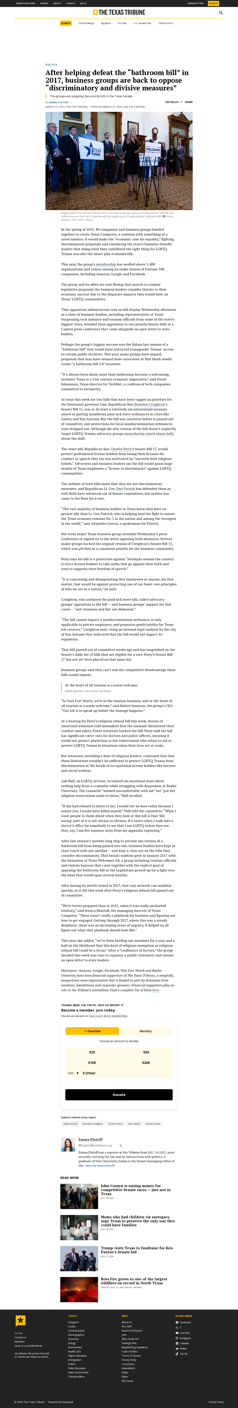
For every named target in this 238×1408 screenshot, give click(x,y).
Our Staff (127, 1326)
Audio (125, 1372)
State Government (78, 1372)
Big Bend (106, 23)
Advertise (19, 1341)
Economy (73, 1339)
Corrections (128, 1364)
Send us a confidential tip (28, 1345)
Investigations (25, 3)
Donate (213, 3)
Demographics (76, 1334)
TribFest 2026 (165, 23)
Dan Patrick (125, 488)
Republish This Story (174, 102)
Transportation (76, 1376)
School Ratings (86, 23)
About (57, 3)
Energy (72, 1343)
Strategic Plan (129, 1343)
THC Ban (122, 23)
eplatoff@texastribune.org (97, 1145)
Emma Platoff (58, 102)
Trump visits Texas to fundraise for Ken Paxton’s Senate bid (137, 1249)
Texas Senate (153, 1123)
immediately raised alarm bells (149, 433)
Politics (51, 64)
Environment (75, 1347)
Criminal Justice (76, 1330)
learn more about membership (108, 1016)
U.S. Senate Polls (142, 23)
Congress (73, 1322)
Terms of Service (131, 1355)
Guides (44, 3)
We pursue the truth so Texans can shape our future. (31, 1355)
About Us (127, 1322)
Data (83, 3)
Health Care (74, 1351)
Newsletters (196, 3)
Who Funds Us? (130, 1339)
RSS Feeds (127, 1381)
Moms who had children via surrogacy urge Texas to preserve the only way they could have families (138, 1220)
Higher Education (77, 1355)
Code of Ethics (130, 1351)
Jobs (124, 1334)
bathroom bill (70, 1123)
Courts (71, 1326)
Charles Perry (121, 449)
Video (125, 1376)
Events (71, 3)
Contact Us (20, 1337)
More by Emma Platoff (100, 1165)
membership (106, 264)
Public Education (77, 1368)
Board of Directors (132, 1330)
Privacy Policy (129, 1359)
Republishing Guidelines (135, 1347)
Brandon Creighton (150, 404)
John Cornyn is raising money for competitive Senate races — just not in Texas (136, 1189)
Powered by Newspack (60, 1402)
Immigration (75, 1359)
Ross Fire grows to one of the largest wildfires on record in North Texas (134, 1280)
